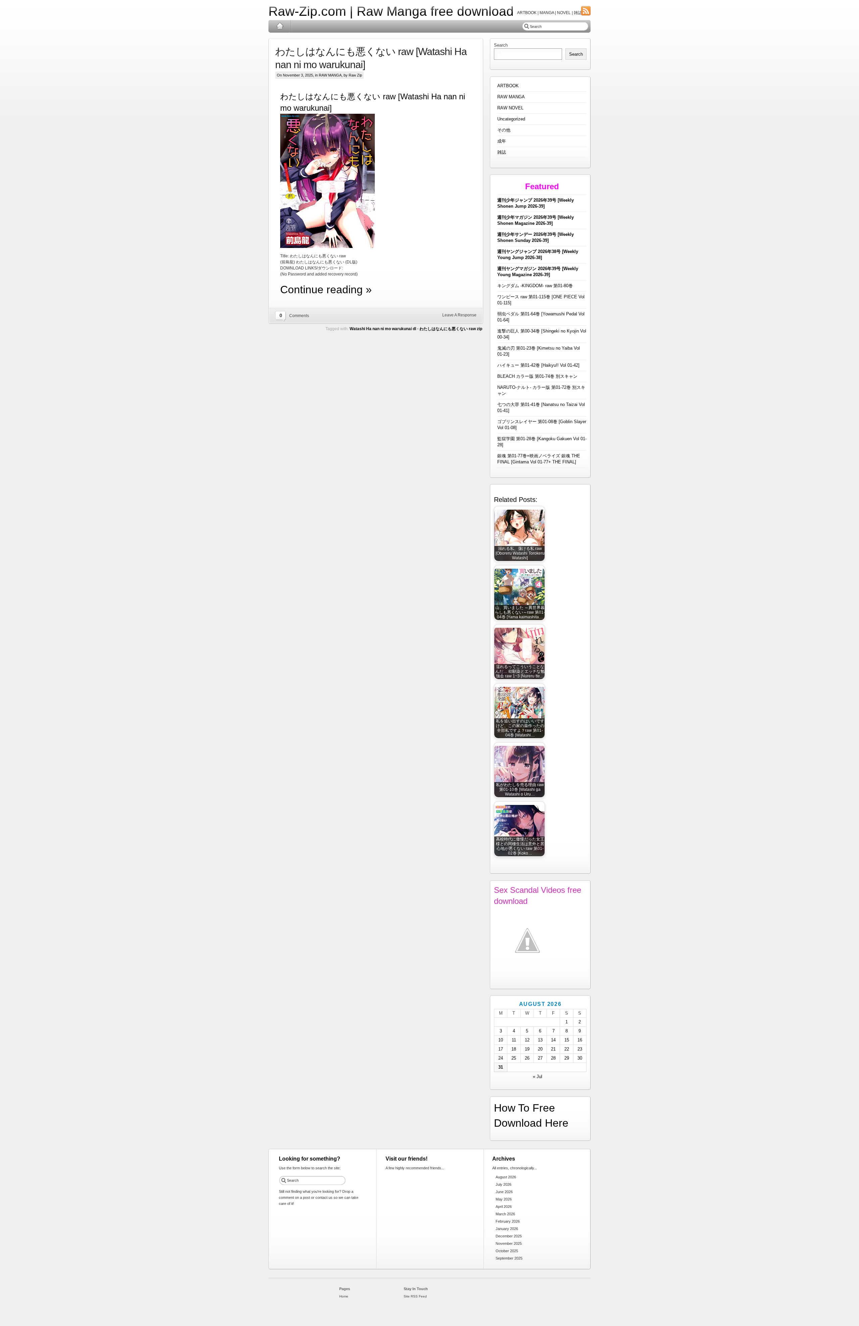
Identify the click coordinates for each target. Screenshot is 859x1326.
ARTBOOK (508, 85)
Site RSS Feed (415, 1296)
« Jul (537, 1076)
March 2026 (505, 1214)
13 (540, 1039)
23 (579, 1049)
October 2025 (507, 1251)
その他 (503, 130)
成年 (501, 141)
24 (500, 1058)
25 (513, 1058)
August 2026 (506, 1177)
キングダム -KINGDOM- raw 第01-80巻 (535, 285)
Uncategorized (511, 118)
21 (553, 1049)
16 (579, 1039)
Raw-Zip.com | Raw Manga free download (391, 11)
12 (527, 1039)
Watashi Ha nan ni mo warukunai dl (383, 328)
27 (540, 1058)
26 (527, 1058)
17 (500, 1049)
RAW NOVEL (510, 107)
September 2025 (509, 1258)
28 (553, 1058)
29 (566, 1058)
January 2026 (507, 1229)
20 (540, 1049)
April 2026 (504, 1207)
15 (566, 1039)
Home (279, 26)
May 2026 (504, 1199)
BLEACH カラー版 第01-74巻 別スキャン (537, 376)
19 (527, 1049)
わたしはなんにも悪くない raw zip (450, 328)
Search (501, 45)
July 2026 (503, 1184)
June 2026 (504, 1192)
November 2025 (509, 1243)
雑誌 (501, 152)
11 (514, 1039)
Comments (299, 315)
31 (500, 1067)
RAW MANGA (330, 75)
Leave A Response (459, 315)
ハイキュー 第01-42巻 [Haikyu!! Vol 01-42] (538, 365)
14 (553, 1039)
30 (579, 1058)
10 (500, 1039)
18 (513, 1049)
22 (566, 1049)
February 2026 (508, 1221)
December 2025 (509, 1236)
